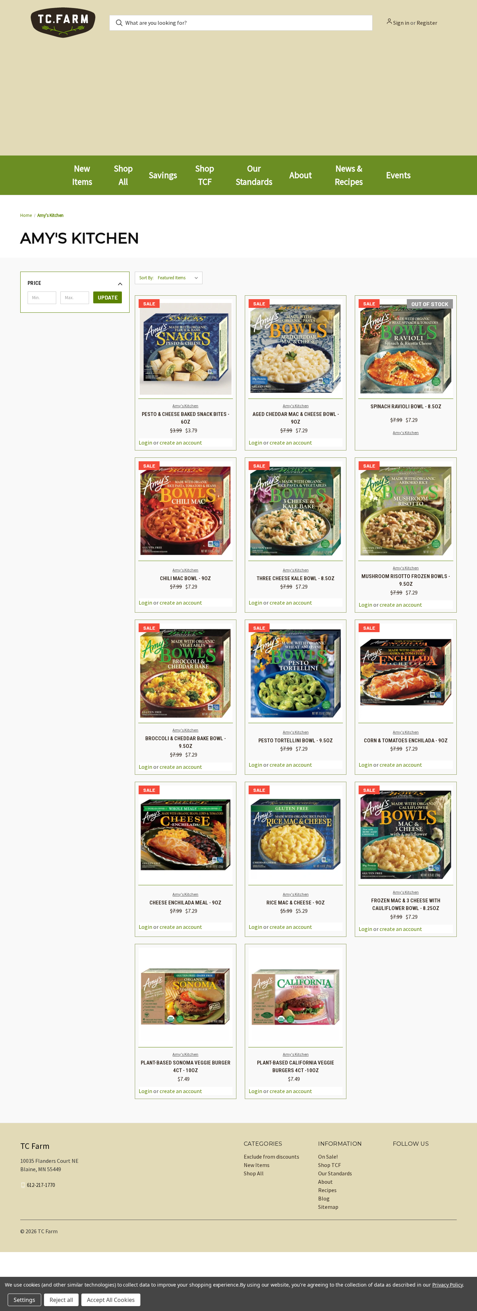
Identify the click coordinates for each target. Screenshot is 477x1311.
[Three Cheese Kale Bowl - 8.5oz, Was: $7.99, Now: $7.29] (296, 511)
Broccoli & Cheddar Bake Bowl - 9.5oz (185, 742)
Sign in (401, 22)
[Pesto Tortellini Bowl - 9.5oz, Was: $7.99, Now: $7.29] (296, 673)
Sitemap (328, 1206)
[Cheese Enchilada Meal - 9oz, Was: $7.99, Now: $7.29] (186, 835)
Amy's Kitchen (185, 405)
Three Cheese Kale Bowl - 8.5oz (296, 578)
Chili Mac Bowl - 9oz (185, 578)
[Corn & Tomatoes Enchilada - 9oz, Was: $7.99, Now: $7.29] (406, 673)
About (325, 1181)
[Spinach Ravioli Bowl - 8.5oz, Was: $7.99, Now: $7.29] (406, 348)
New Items (257, 1164)
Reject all (61, 1300)
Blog (324, 1198)
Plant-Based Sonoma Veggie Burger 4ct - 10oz (185, 1067)
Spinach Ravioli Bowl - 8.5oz (405, 406)
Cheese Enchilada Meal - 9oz (185, 903)
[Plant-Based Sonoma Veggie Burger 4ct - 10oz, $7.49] (186, 997)
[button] (75, 283)
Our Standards (335, 1173)
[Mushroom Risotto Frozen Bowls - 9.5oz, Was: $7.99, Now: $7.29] (406, 511)
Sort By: (146, 278)
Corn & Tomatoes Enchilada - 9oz (406, 740)
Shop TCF (329, 1164)
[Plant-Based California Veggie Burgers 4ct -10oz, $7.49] (296, 997)
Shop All (254, 1173)
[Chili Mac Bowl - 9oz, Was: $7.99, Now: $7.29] (186, 511)
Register (427, 22)
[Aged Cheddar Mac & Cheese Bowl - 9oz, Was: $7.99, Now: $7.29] (296, 348)
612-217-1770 (41, 1185)
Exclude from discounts (271, 1156)
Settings (24, 1300)
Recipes (327, 1190)
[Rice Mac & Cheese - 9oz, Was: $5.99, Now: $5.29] (296, 835)
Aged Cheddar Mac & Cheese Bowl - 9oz (295, 418)
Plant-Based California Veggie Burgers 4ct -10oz (295, 1067)
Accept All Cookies (111, 1300)
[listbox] (179, 278)
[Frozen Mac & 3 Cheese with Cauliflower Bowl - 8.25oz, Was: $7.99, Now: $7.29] (406, 835)
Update (108, 297)
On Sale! (328, 1156)
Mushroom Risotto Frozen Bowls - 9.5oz (405, 580)
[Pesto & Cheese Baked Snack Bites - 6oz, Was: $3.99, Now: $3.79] (186, 348)
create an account (181, 442)
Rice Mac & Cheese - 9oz (295, 903)
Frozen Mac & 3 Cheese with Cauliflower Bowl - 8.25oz (405, 904)
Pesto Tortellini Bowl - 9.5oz (295, 740)
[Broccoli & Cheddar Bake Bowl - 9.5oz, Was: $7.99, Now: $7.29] (186, 673)
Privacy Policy (447, 1284)
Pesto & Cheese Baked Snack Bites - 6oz (185, 418)
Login (145, 442)
